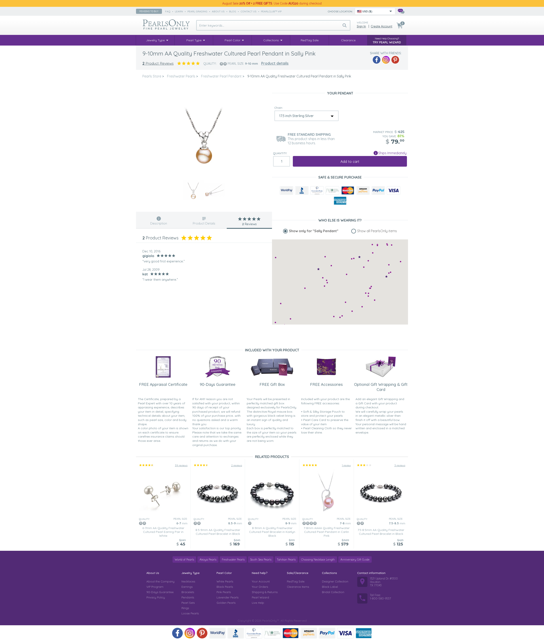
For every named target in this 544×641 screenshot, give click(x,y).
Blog (232, 11)
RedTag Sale (296, 581)
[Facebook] (376, 59)
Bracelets (187, 592)
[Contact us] (401, 11)
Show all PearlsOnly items (377, 231)
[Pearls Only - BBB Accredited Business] (301, 190)
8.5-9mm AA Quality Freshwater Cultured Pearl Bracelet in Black (218, 532)
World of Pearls (184, 559)
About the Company (160, 581)
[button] (389, 264)
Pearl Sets (188, 602)
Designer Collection (335, 581)
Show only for (313, 231)
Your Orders (260, 586)
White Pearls (225, 581)
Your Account (261, 581)
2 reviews (236, 465)
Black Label (330, 586)
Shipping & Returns (265, 592)
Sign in (361, 26)
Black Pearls (225, 586)
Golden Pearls (226, 602)
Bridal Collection (333, 592)
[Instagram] (386, 59)
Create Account (381, 26)
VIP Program (154, 586)
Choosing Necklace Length (318, 559)
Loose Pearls (190, 613)
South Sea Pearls (260, 559)
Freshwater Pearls (233, 559)
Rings (185, 608)
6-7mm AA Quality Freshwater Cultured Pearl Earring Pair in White (163, 532)
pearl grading (197, 11)
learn (179, 11)
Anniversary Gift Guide (355, 559)
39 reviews (181, 465)
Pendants (187, 597)
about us (218, 11)
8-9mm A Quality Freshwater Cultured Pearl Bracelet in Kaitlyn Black (272, 532)
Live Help (258, 602)
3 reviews (399, 465)
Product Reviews (158, 63)
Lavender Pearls (227, 597)
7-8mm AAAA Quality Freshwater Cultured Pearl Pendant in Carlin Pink (327, 532)
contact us (248, 11)
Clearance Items (298, 586)
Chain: (278, 107)
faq (167, 11)
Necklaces (188, 581)
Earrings (187, 586)
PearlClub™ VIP (271, 11)
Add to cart (349, 161)
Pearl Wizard (260, 597)
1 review (346, 465)
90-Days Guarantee (160, 592)
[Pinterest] (395, 59)
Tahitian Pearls (286, 559)
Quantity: (280, 153)
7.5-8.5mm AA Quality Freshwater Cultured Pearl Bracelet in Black (381, 532)
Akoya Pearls (208, 559)
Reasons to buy (149, 11)
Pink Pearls (224, 592)
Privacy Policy (155, 597)
